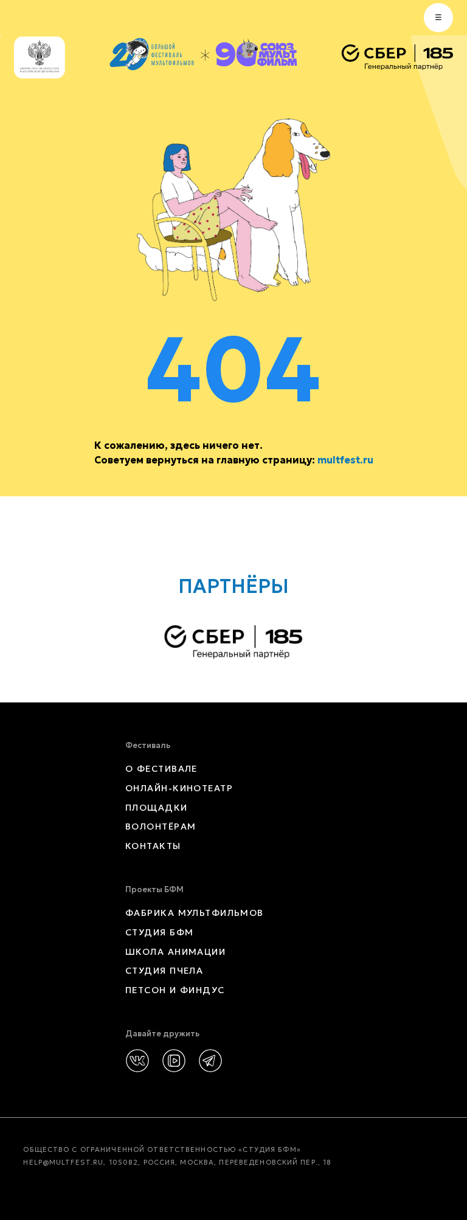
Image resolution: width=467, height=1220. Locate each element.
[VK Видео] (174, 1060)
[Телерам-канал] (210, 1060)
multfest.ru (345, 460)
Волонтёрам (160, 826)
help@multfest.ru (63, 1162)
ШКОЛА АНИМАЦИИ (175, 951)
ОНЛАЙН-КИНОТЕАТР (179, 788)
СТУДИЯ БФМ (159, 932)
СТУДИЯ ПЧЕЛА (164, 970)
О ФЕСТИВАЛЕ (161, 768)
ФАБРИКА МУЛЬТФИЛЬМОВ (194, 912)
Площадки (156, 807)
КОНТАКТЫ (153, 845)
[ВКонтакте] (137, 1060)
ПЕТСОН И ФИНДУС (175, 990)
